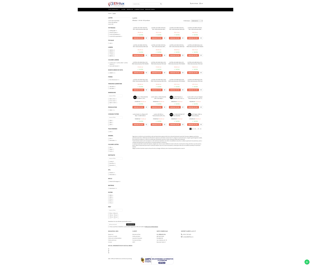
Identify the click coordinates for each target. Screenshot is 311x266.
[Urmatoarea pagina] (201, 129)
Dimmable (112, 140)
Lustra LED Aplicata (114, 34)
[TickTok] (108, 251)
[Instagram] (108, 252)
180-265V (112, 86)
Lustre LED (110, 24)
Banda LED (130, 9)
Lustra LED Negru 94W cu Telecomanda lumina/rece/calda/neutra (195, 114)
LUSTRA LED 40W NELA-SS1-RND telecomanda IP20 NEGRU (176, 63)
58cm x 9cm (112, 99)
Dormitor (112, 163)
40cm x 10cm (113, 102)
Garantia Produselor (137, 238)
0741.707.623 (187, 234)
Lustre (123, 9)
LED (111, 43)
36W (111, 122)
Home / (110, 13)
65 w (111, 199)
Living (111, 161)
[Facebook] (108, 249)
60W (111, 195)
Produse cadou (150, 9)
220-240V (112, 88)
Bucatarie (112, 165)
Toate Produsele (113, 9)
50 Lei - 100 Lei (113, 213)
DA (110, 131)
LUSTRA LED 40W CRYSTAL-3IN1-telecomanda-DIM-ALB (176, 28)
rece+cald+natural (114, 66)
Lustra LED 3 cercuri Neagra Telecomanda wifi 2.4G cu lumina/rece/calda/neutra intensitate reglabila (195, 97)
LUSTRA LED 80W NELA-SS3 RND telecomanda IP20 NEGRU (195, 45)
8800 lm (111, 56)
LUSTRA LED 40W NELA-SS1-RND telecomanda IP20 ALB (195, 63)
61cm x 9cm (112, 100)
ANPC (133, 242)
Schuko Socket (113, 32)
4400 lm (111, 50)
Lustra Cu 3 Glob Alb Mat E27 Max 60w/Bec (177, 114)
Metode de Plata (136, 234)
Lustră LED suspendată (115, 36)
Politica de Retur (136, 236)
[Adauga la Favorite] (146, 38)
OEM (111, 110)
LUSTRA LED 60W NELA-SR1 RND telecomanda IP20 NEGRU (176, 80)
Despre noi (110, 234)
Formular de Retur (136, 240)
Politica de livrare (112, 240)
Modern (111, 172)
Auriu (111, 151)
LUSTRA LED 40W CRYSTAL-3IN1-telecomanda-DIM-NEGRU (158, 28)
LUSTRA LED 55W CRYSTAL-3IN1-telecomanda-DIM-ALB (140, 28)
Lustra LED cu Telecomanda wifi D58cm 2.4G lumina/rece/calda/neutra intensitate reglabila (140, 97)
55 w (111, 203)
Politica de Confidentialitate (151, 226)
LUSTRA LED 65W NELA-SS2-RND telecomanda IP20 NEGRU (140, 63)
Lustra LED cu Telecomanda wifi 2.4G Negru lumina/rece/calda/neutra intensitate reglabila (158, 97)
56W (111, 124)
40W (111, 197)
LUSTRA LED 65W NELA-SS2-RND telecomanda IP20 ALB (158, 63)
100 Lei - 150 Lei (113, 215)
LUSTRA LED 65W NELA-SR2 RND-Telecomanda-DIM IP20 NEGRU (140, 80)
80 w (111, 201)
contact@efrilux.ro (188, 237)
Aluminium (112, 188)
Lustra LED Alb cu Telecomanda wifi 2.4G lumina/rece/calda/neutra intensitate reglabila (159, 114)
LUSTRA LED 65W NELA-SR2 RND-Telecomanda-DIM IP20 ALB (158, 80)
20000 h (111, 73)
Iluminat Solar (139, 9)
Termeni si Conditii (112, 236)
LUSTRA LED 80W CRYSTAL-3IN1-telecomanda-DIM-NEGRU (195, 28)
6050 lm (111, 52)
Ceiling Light (112, 30)
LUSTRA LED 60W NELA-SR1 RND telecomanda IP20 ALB (195, 80)
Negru (111, 149)
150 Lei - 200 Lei (113, 217)
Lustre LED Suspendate (113, 20)
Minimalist (112, 174)
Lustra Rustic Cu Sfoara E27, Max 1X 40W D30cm (140, 114)
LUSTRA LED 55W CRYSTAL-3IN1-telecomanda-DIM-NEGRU (158, 45)
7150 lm (111, 54)
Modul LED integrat (114, 181)
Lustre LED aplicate (112, 22)
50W (111, 120)
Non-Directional (113, 79)
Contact (110, 242)
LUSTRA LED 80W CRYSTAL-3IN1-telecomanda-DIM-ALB (140, 45)
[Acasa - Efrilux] (116, 4)
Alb (110, 147)
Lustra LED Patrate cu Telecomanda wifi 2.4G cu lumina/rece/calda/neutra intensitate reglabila (177, 97)
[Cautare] (160, 4)
